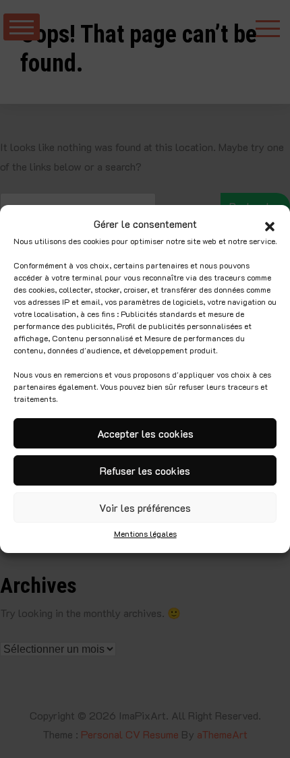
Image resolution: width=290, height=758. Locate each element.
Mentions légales (145, 533)
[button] (270, 224)
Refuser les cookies (145, 470)
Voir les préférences (145, 508)
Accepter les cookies (145, 433)
